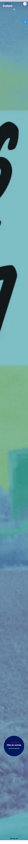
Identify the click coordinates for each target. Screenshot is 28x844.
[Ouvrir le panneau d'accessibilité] (25, 22)
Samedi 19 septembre (14, 748)
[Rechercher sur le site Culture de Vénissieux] (25, 3)
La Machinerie (14, 742)
